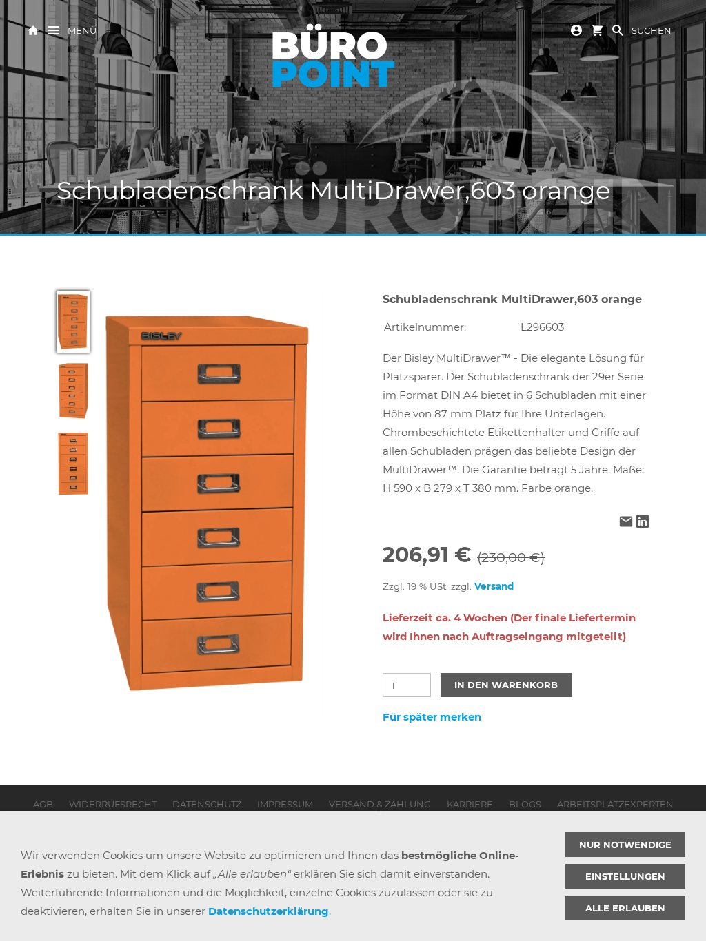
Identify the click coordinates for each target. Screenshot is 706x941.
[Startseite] (33, 29)
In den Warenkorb (506, 684)
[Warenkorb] (597, 29)
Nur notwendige (625, 844)
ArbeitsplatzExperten (615, 803)
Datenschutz (206, 803)
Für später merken (432, 716)
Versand (494, 586)
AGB (43, 803)
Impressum (285, 803)
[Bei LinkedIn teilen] (642, 523)
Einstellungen (625, 876)
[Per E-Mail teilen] (626, 523)
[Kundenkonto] (576, 29)
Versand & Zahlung (380, 803)
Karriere (470, 803)
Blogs (525, 803)
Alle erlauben (625, 907)
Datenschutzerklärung (268, 911)
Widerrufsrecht (113, 803)
